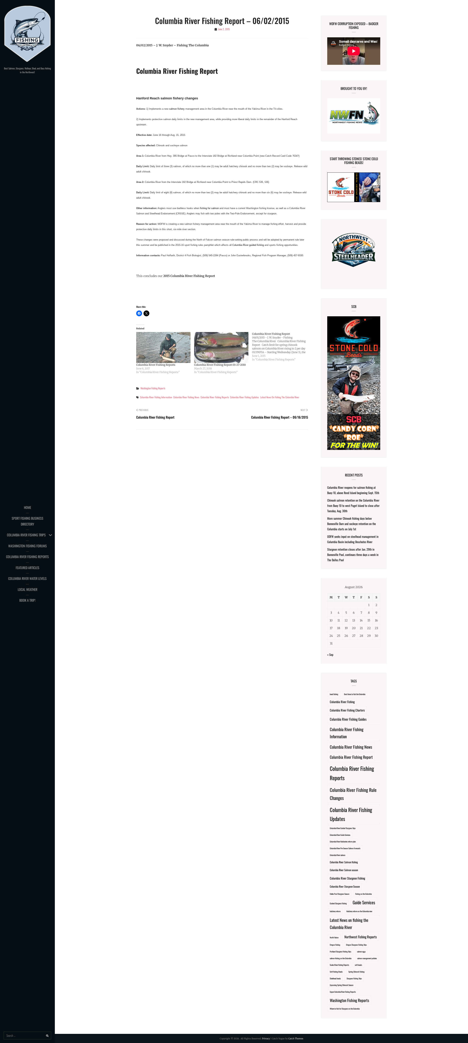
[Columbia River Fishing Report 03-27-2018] (221, 347)
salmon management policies (367, 958)
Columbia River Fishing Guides (348, 719)
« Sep (330, 654)
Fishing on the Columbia (363, 893)
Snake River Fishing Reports (339, 964)
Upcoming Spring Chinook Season (341, 985)
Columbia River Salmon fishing (344, 862)
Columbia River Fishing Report (351, 757)
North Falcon (334, 937)
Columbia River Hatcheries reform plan (343, 841)
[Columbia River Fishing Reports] (163, 347)
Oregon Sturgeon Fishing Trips (356, 944)
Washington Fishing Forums (27, 545)
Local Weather (27, 589)
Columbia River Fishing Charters (347, 710)
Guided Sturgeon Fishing (338, 903)
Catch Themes (295, 1038)
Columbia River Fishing (342, 701)
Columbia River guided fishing (248, 245)
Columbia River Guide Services (340, 834)
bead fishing (334, 694)
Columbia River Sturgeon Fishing (347, 878)
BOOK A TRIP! (27, 600)
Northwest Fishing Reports (360, 936)
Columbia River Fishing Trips (26, 534)
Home (27, 507)
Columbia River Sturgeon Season (345, 886)
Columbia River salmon (337, 855)
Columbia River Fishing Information (156, 397)
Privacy (266, 1038)
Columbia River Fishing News (186, 397)
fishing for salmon (209, 208)
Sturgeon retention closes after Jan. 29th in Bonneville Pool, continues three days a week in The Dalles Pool (352, 554)
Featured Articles (27, 567)
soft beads (358, 964)
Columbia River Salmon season (344, 870)
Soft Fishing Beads (336, 971)
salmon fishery (177, 108)
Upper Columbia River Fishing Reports (343, 991)
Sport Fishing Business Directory (27, 521)
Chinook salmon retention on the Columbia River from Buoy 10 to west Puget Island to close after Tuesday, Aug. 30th (353, 505)
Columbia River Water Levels (27, 578)
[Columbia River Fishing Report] (281, 346)
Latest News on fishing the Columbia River (279, 397)
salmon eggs (361, 951)
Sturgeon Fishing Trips (354, 978)
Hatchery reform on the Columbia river (359, 911)
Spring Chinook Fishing (356, 971)
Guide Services (364, 902)
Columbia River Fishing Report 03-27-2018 (220, 364)
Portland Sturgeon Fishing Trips (340, 951)
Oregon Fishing (335, 944)
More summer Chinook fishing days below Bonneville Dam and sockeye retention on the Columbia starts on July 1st (351, 523)
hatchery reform (335, 911)
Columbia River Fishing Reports (27, 556)
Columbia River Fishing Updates (244, 397)
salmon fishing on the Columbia (340, 958)
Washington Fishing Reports (152, 388)
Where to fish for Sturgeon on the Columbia (345, 1008)
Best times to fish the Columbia (354, 694)
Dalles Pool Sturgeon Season (339, 893)
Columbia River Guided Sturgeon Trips (343, 828)
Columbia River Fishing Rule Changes (353, 793)
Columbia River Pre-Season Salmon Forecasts (345, 848)
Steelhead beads (335, 978)
